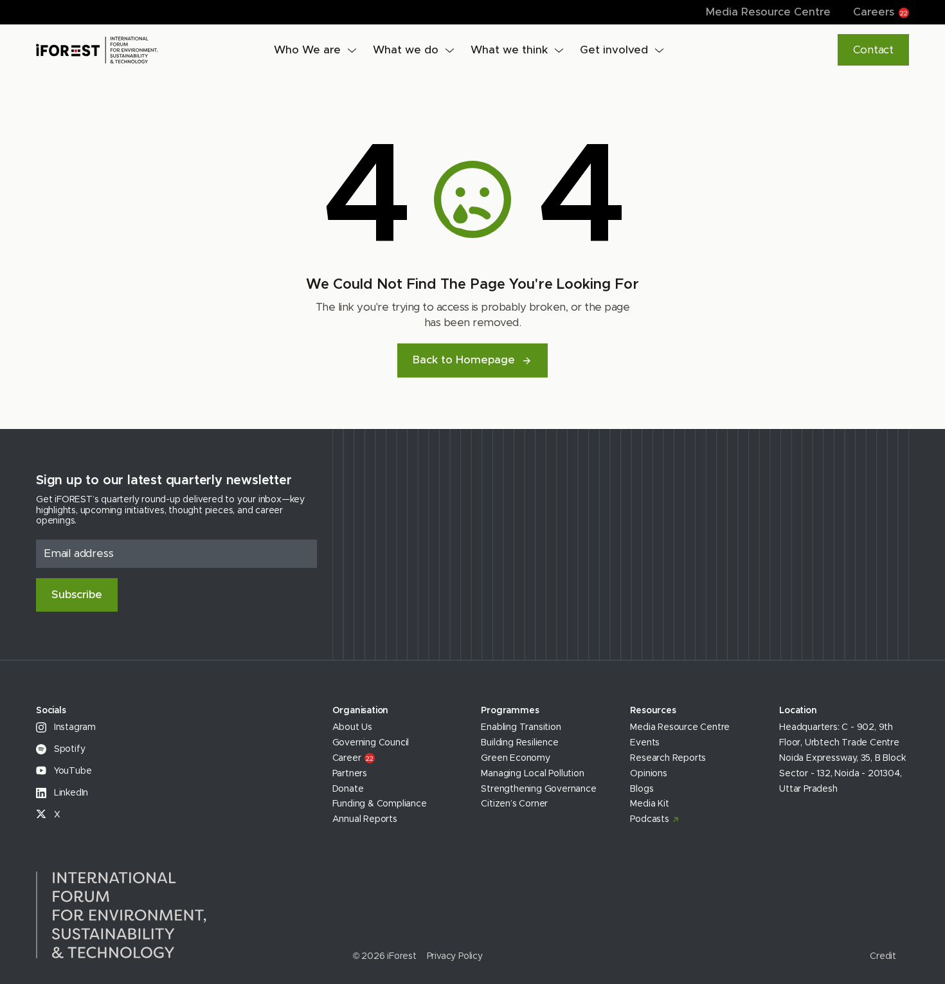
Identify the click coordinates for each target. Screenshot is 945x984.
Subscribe (76, 594)
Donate (348, 789)
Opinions (648, 773)
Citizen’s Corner (514, 803)
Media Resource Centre (768, 11)
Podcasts (649, 819)
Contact (873, 49)
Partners (349, 773)
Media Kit (649, 803)
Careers (880, 11)
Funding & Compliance (379, 803)
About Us (352, 727)
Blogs (641, 789)
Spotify (68, 749)
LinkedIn (69, 792)
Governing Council (371, 742)
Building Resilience (519, 742)
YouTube (71, 771)
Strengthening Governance (538, 789)
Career (353, 758)
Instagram (73, 727)
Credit (883, 956)
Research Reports (668, 758)
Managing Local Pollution (532, 773)
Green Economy (515, 758)
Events (645, 742)
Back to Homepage (464, 359)
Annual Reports (364, 819)
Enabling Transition (521, 727)
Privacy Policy (455, 956)
